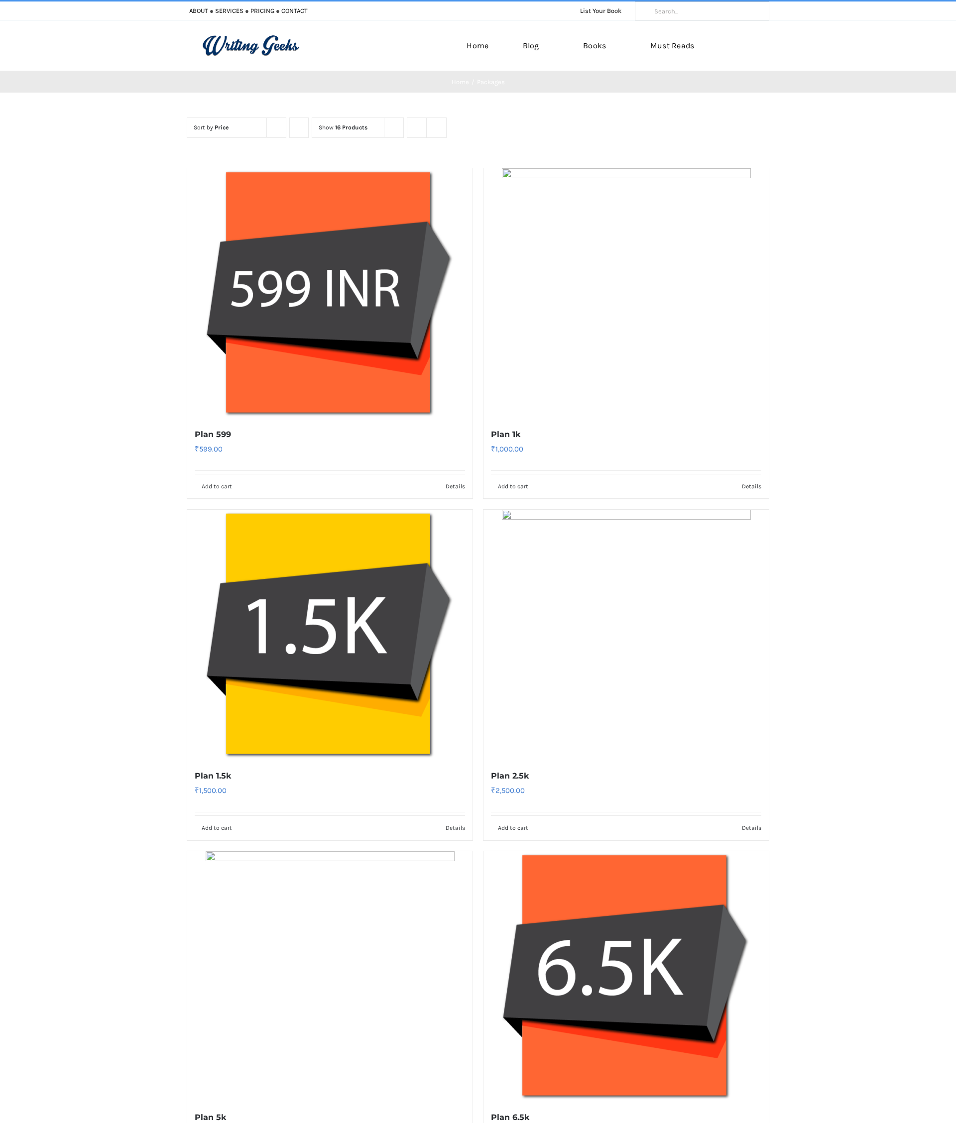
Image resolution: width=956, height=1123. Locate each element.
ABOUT (198, 10)
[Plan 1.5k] (330, 634)
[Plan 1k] (626, 292)
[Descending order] (299, 127)
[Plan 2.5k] (626, 634)
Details (455, 486)
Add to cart (217, 486)
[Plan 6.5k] (626, 975)
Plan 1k (505, 434)
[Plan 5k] (330, 975)
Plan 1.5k (213, 776)
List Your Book (600, 10)
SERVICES (229, 10)
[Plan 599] (330, 292)
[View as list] (436, 127)
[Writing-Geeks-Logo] (251, 38)
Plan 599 (213, 434)
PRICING (262, 10)
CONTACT (294, 10)
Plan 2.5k (510, 776)
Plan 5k (210, 1117)
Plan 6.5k (510, 1117)
